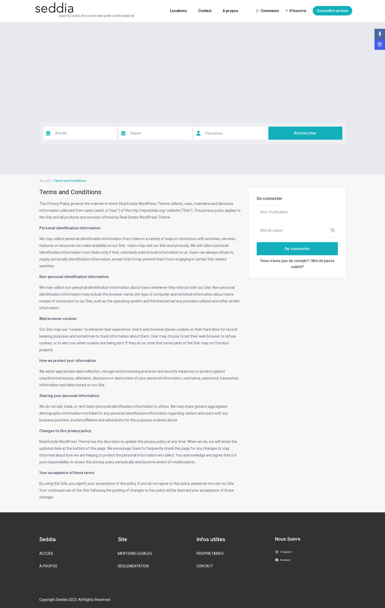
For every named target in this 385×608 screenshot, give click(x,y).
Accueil (44, 181)
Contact (204, 11)
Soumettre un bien (332, 11)
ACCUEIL (46, 553)
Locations (178, 11)
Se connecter (297, 248)
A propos (230, 11)
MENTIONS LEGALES (135, 553)
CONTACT (204, 566)
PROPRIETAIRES (210, 553)
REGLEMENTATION (133, 566)
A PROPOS (48, 566)
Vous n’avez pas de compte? (284, 261)
